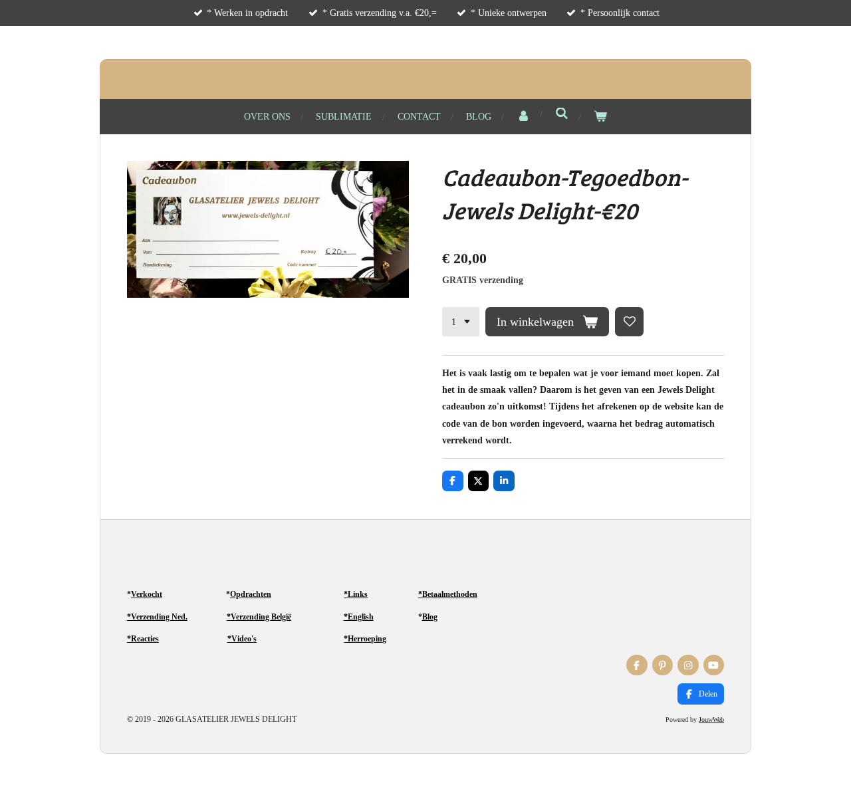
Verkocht (146, 594)
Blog (429, 616)
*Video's (242, 638)
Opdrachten (250, 594)
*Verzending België (259, 616)
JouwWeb (711, 719)
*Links (356, 594)
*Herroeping (365, 638)
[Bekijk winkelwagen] (600, 117)
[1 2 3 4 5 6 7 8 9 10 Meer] (460, 321)
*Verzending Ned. (157, 616)
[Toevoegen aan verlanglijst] (629, 321)
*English (359, 616)
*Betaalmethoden (447, 594)
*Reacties (143, 638)
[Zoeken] (562, 114)
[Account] (523, 117)
